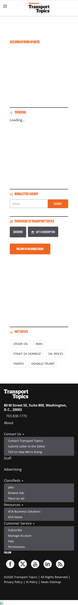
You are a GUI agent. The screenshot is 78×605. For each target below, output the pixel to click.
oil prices (55, 354)
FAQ (11, 541)
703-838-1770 (16, 416)
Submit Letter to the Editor (26, 446)
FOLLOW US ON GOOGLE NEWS (30, 249)
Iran (39, 344)
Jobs (11, 487)
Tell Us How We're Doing (25, 452)
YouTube (35, 564)
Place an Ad (16, 498)
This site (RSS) (60, 564)
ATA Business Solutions (24, 511)
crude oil (20, 344)
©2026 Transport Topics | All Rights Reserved (36, 577)
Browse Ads (16, 493)
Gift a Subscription (45, 232)
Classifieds (12, 480)
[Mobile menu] (5, 6)
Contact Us (13, 434)
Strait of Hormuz (27, 354)
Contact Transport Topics (25, 441)
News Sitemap (51, 582)
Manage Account (19, 536)
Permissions (16, 547)
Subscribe (18, 232)
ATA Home (15, 517)
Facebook (10, 564)
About (9, 423)
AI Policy (31, 582)
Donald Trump (42, 364)
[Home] (39, 8)
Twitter (23, 564)
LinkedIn (47, 564)
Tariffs (18, 364)
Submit (58, 204)
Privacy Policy (13, 582)
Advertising (13, 469)
